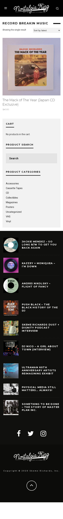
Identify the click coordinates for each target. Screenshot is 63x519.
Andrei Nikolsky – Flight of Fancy (36, 285)
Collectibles (12, 197)
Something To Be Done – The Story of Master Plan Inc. (40, 407)
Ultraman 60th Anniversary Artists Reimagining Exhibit (39, 370)
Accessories (12, 183)
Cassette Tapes (14, 188)
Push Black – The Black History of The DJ (40, 307)
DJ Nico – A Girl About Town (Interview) (40, 348)
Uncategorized (14, 212)
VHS (8, 216)
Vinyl (8, 221)
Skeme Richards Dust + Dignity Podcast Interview (40, 327)
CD (7, 193)
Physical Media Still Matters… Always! (39, 389)
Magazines (12, 202)
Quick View (31, 66)
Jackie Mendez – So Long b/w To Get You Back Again (39, 244)
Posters (10, 207)
